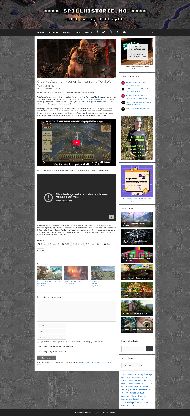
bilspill (133, 377)
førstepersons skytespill (131, 384)
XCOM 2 (81, 99)
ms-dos (130, 386)
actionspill (140, 374)
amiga (149, 374)
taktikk (139, 403)
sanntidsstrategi (126, 399)
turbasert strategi (127, 405)
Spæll (141, 399)
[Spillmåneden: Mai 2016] (76, 273)
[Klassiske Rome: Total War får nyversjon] (103, 273)
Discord (77, 32)
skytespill (136, 399)
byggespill (139, 377)
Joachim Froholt (59, 89)
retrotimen (125, 396)
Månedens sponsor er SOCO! (132, 199)
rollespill (134, 396)
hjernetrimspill (147, 384)
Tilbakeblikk (53, 32)
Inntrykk (40, 32)
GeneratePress (109, 412)
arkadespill (125, 377)
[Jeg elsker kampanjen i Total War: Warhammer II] (49, 273)
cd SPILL (146, 377)
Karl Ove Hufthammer (133, 89)
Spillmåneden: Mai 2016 (72, 281)
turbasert (145, 402)
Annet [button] (87, 32)
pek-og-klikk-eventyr (141, 389)
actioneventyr (129, 375)
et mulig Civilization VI (94, 99)
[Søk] (149, 348)
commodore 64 (129, 380)
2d (122, 374)
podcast (141, 392)
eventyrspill (145, 380)
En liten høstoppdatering (140, 109)
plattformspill (128, 392)
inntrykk (124, 386)
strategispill (128, 402)
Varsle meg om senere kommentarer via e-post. (56, 346)
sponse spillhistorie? (137, 201)
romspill (143, 396)
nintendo (136, 386)
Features (66, 32)
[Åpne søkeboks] (152, 32)
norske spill (144, 386)
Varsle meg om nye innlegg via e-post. (52, 351)
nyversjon (126, 389)
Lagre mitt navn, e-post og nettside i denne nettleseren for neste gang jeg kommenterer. (71, 342)
